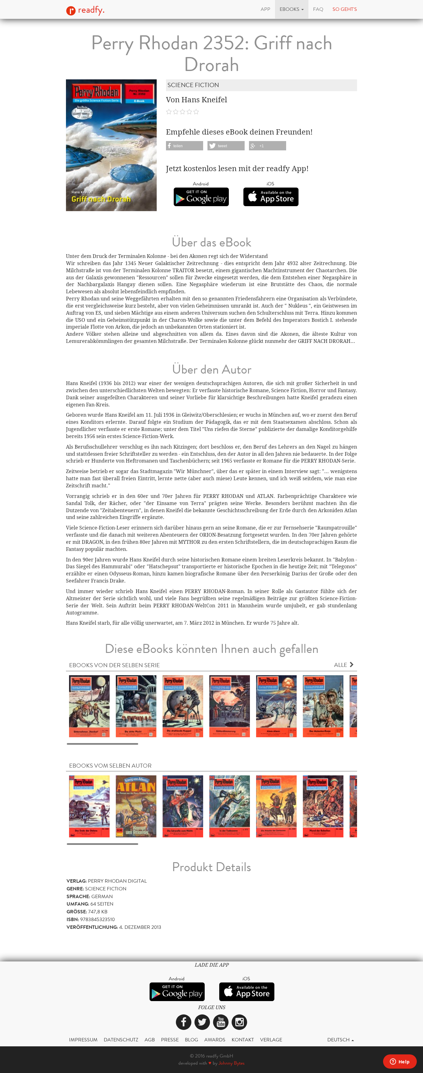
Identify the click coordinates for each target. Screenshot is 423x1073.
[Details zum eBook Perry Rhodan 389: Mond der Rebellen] (323, 806)
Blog (191, 1039)
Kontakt (243, 1039)
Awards (214, 1039)
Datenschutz (121, 1039)
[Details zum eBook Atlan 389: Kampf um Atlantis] (136, 806)
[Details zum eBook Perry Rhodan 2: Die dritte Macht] (136, 706)
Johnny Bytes (232, 1062)
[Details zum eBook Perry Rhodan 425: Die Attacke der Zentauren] (276, 806)
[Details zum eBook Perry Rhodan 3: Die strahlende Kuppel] (183, 706)
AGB (150, 1039)
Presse (170, 1039)
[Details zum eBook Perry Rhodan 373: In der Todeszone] (229, 806)
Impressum (83, 1039)
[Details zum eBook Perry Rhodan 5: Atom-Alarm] (276, 706)
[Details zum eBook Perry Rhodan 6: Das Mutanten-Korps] (323, 706)
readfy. (90, 9)
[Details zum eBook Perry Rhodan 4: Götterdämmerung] (229, 706)
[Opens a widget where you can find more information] (400, 1062)
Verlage (271, 1039)
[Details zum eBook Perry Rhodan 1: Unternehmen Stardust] (89, 706)
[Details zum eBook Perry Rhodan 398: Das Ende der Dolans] (89, 806)
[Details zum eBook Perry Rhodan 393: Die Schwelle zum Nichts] (183, 806)
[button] (291, 9)
